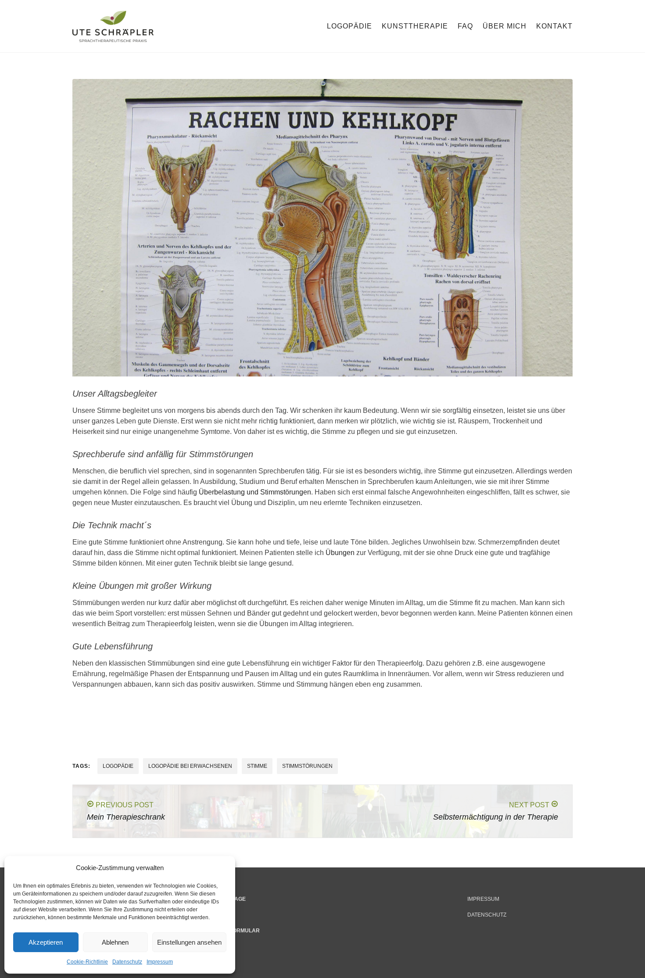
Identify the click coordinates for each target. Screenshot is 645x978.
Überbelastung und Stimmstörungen (255, 492)
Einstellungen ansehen (189, 942)
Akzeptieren (46, 942)
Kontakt (554, 26)
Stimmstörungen (307, 766)
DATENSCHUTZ (486, 915)
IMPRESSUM (483, 899)
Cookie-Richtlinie (87, 962)
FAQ (465, 26)
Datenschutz (127, 962)
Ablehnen (115, 942)
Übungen (340, 552)
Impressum (160, 962)
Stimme (257, 766)
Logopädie (349, 26)
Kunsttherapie (415, 26)
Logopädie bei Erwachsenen (190, 766)
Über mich (505, 26)
